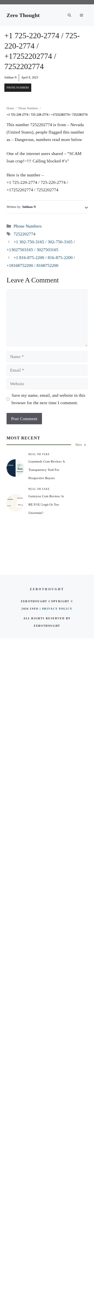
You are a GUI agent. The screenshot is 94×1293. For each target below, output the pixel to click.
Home (10, 108)
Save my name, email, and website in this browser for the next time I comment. (48, 399)
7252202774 (24, 233)
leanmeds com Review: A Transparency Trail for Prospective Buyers (46, 470)
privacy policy (57, 608)
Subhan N (10, 77)
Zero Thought (23, 15)
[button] (69, 15)
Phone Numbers (18, 87)
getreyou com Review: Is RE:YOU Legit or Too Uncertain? (46, 504)
